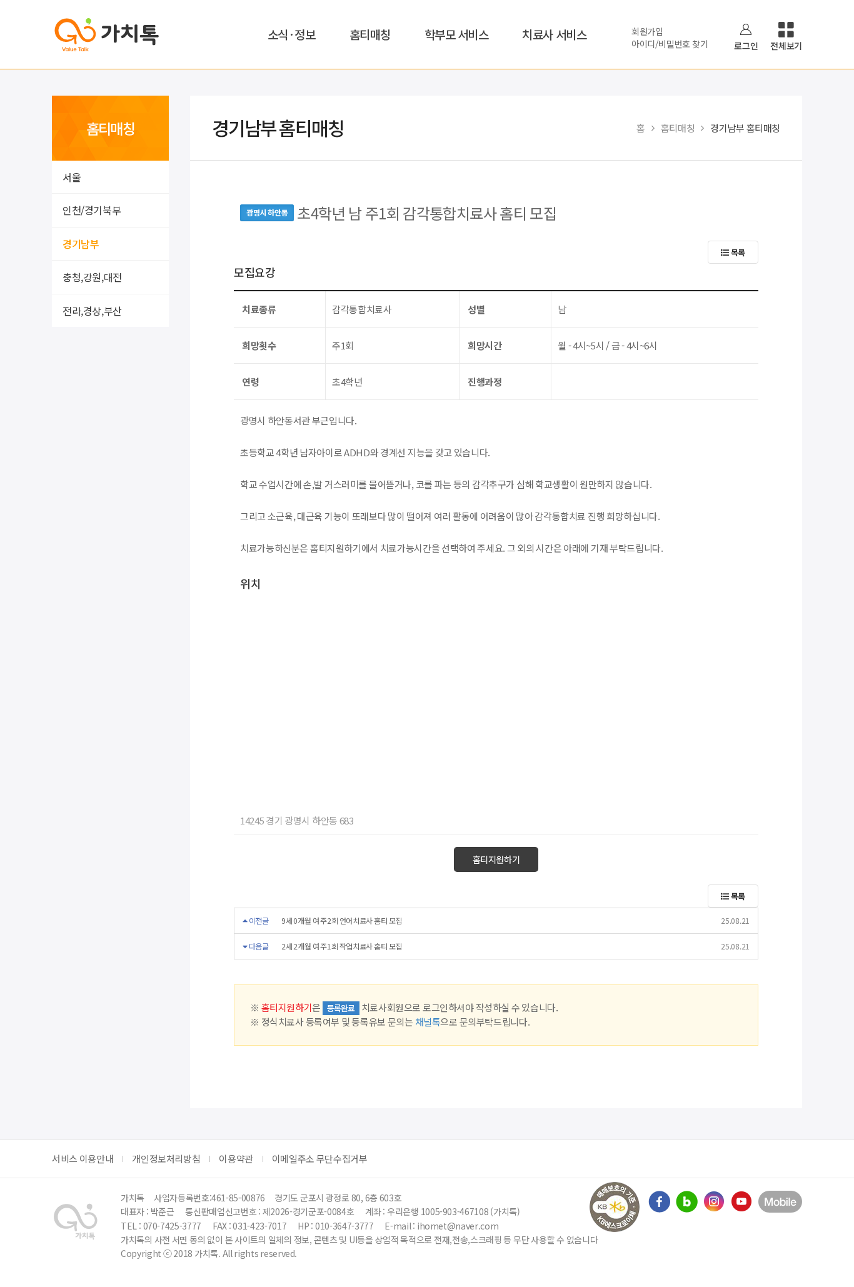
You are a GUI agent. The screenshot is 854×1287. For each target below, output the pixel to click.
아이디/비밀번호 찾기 (669, 44)
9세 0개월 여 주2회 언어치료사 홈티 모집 (341, 920)
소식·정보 (292, 34)
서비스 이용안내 (82, 1158)
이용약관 (236, 1158)
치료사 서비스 (554, 34)
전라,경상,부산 (92, 310)
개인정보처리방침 (166, 1158)
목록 (737, 252)
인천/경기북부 (92, 210)
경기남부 (81, 243)
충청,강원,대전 (92, 276)
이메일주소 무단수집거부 (320, 1158)
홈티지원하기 (496, 859)
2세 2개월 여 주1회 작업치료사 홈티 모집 (341, 946)
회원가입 (647, 31)
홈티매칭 (370, 34)
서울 (72, 176)
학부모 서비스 (456, 34)
